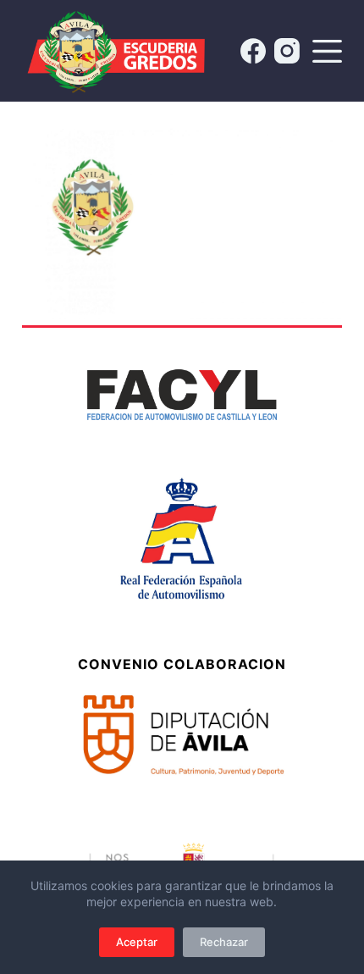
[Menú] (327, 51)
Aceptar (136, 942)
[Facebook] (253, 51)
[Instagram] (287, 51)
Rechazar (224, 942)
